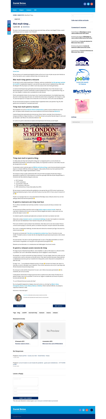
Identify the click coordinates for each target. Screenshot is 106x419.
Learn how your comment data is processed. (46, 401)
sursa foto (16, 71)
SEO (35, 10)
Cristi (25, 286)
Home (14, 10)
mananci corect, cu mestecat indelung (34, 219)
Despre (21, 10)
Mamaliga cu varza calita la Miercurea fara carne (81, 32)
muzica (49, 312)
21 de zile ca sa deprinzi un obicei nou (37, 233)
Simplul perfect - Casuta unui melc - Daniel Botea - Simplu (34, 355)
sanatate (21, 15)
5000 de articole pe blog (40, 167)
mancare (41, 312)
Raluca (30, 286)
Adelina (40, 286)
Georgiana (16, 286)
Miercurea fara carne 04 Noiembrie (53, 343)
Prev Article (19, 306)
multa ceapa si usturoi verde (47, 209)
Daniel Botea (19, 3)
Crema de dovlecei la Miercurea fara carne (81, 42)
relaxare (55, 312)
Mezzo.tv (57, 111)
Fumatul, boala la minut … (22, 343)
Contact (29, 10)
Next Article (58, 306)
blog (18, 312)
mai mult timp (33, 312)
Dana (57, 284)
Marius (34, 286)
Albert (53, 284)
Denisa (22, 286)
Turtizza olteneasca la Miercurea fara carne (82, 51)
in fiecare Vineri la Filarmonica (35, 109)
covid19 (24, 312)
